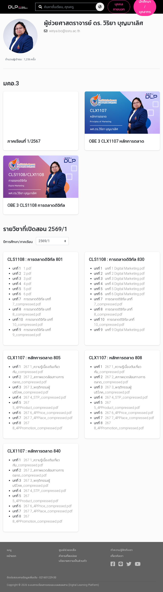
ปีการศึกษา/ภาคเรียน (18, 242)
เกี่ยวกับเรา (117, 556)
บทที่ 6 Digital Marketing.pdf (125, 294)
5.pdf (27, 289)
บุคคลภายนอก (119, 6)
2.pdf (27, 274)
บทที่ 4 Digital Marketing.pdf (125, 284)
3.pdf (27, 279)
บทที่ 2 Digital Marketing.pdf (125, 274)
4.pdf (27, 284)
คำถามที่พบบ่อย (68, 556)
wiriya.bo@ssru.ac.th (64, 31)
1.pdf (27, 268)
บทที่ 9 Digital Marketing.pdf (125, 330)
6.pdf (27, 294)
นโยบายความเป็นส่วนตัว (73, 560)
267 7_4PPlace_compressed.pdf (48, 418)
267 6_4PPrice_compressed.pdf (48, 413)
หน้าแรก (11, 556)
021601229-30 (47, 577)
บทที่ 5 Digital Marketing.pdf (125, 289)
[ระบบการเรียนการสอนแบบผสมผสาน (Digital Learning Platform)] (19, 6)
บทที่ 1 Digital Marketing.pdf (125, 268)
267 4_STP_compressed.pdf (45, 397)
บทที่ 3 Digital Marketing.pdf (125, 279)
